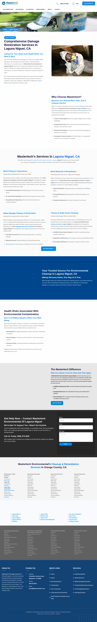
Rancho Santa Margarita (9, 490)
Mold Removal (20, 9)
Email (60, 424)
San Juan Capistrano (8, 495)
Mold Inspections (8, 9)
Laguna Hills (44, 514)
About (49, 9)
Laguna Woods (16, 519)
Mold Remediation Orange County (34, 532)
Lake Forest (44, 517)
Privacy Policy (40, 614)
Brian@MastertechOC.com (37, 588)
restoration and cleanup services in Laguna (44, 160)
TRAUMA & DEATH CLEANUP (80, 530)
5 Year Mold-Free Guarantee (59, 592)
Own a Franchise (56, 589)
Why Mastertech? (56, 581)
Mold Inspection (79, 578)
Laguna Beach (7, 484)
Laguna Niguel (82, 108)
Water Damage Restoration (82, 581)
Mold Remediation (80, 574)
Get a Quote (87, 3)
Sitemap (58, 614)
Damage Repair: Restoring (13, 244)
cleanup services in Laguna (59, 224)
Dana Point (6, 497)
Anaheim (14, 521)
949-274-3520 (33, 583)
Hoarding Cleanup (80, 592)
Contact (57, 9)
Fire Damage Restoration (82, 589)
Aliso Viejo (6, 485)
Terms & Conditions (50, 614)
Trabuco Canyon (7, 493)
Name (61, 417)
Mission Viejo (7, 480)
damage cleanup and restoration (26, 226)
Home (5, 29)
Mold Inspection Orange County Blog (60, 597)
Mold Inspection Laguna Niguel (10, 544)
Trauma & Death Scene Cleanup (84, 585)
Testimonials (55, 585)
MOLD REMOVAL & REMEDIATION (34, 530)
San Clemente (7, 479)
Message (61, 431)
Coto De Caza (7, 492)
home (15, 351)
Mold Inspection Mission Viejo (10, 537)
